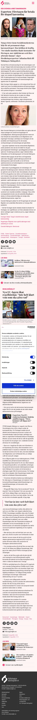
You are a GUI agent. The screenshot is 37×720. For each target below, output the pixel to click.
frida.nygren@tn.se (11, 631)
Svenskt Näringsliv (15, 235)
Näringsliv (4, 694)
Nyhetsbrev (22, 694)
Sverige (21, 237)
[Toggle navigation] (33, 3)
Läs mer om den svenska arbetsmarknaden (18, 283)
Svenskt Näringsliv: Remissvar (10, 226)
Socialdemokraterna (21, 233)
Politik (2, 233)
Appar (20, 692)
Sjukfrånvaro (25, 235)
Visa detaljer (28, 380)
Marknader (22, 617)
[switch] (32, 362)
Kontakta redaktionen (24, 698)
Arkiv (20, 696)
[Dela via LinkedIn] (10, 241)
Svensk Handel (7, 619)
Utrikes (3, 703)
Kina (31, 619)
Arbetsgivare (14, 237)
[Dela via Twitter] (6, 241)
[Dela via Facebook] (2, 241)
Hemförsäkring (5, 235)
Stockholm (27, 237)
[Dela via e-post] (14, 241)
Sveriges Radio (5, 237)
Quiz (3, 707)
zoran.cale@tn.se (8, 248)
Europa (26, 619)
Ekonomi (4, 696)
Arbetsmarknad (5, 692)
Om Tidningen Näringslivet (25, 703)
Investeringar (14, 617)
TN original (15, 619)
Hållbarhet (4, 701)
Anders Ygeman (10, 233)
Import (28, 617)
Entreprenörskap (6, 698)
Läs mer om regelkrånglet (14, 665)
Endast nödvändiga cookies (18, 391)
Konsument (6, 617)
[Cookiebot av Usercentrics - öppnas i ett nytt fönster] (27, 327)
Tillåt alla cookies (18, 385)
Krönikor (4, 705)
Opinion (4, 699)
